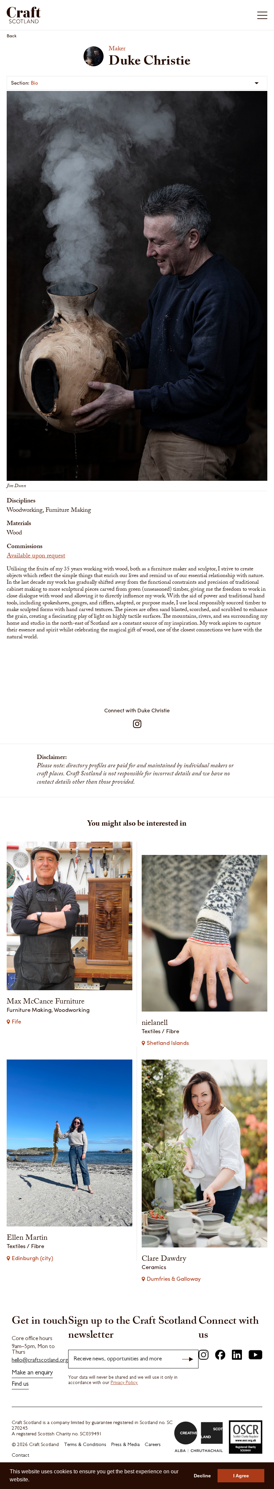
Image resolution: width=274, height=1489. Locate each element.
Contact (20, 1455)
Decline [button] (202, 1475)
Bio (34, 82)
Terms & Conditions (85, 1445)
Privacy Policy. (124, 1383)
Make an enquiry (32, 1373)
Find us (20, 1384)
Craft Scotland (71, 15)
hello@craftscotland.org (40, 1360)
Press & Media (125, 1445)
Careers (153, 1445)
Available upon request (36, 556)
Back (12, 35)
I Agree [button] (241, 1475)
